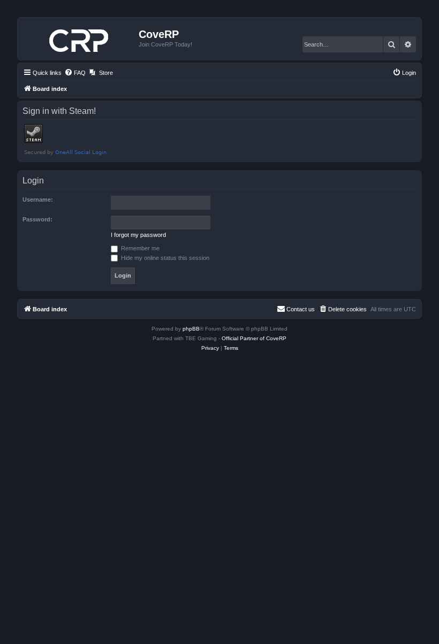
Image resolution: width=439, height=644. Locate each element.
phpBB (191, 329)
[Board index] (79, 38)
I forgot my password (138, 235)
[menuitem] (75, 72)
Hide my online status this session (164, 258)
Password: (37, 219)
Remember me (139, 248)
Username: (37, 199)
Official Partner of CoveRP (254, 338)
